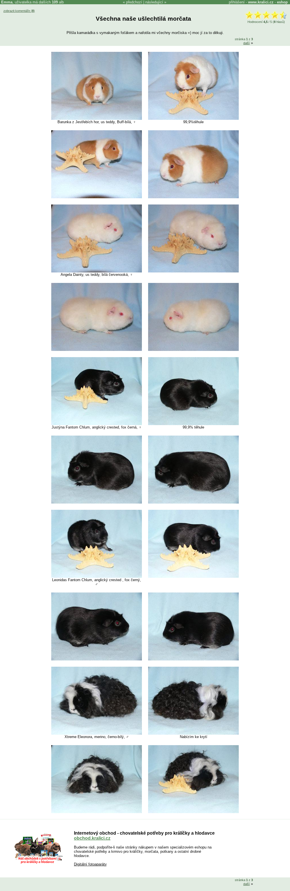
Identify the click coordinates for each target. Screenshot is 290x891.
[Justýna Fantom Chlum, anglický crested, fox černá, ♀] (96, 424)
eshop (282, 2)
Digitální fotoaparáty (90, 864)
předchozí (134, 2)
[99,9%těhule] (193, 118)
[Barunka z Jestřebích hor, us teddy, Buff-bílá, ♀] (96, 118)
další (246, 43)
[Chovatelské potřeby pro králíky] (38, 863)
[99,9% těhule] (193, 424)
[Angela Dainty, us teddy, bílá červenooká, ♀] (96, 271)
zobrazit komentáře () (19, 10)
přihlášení (237, 2)
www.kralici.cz (261, 2)
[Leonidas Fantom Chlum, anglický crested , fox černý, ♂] (96, 576)
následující (154, 2)
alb (58, 2)
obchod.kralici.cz (92, 838)
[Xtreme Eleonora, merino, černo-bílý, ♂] (96, 733)
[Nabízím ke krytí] (193, 733)
